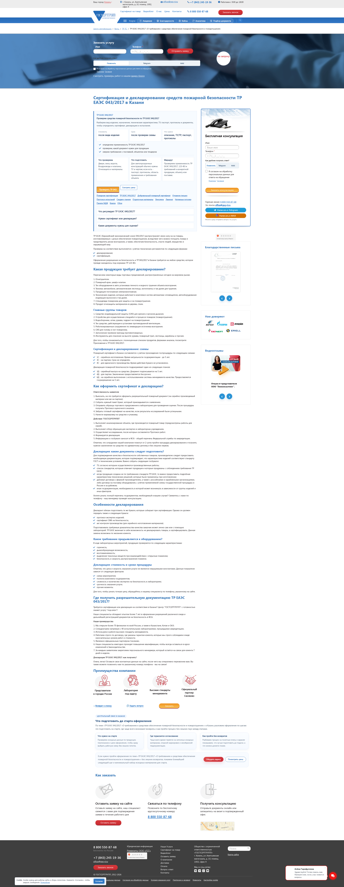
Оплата (164, 866)
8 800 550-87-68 (199, 11)
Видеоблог (148, 11)
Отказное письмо (179, 195)
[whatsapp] (203, 870)
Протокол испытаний (106, 199)
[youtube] (207, 870)
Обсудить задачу (213, 759)
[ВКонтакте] (195, 870)
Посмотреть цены (235, 759)
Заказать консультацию (222, 190)
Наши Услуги (167, 846)
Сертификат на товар (130, 11)
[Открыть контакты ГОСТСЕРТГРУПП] (217, 824)
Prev (222, 298)
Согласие (108, 72)
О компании (166, 859)
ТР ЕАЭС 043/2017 (128, 195)
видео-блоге (138, 75)
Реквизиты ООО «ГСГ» (139, 850)
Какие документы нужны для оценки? (118, 225)
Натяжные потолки (183, 199)
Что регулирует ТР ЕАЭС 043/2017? (116, 211)
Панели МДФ (102, 203)
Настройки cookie (211, 880)
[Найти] (248, 848)
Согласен (99, 881)
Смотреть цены (128, 187)
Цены (167, 11)
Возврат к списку (103, 705)
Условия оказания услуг (160, 880)
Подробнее (45, 882)
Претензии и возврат (181, 880)
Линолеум (159, 199)
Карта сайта (233, 854)
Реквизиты (197, 880)
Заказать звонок (230, 12)
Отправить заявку (180, 50)
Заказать (169, 705)
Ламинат (169, 199)
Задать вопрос (137, 705)
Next (229, 298)
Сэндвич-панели (124, 199)
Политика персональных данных (106, 880)
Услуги (132, 20)
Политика (100, 72)
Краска (113, 203)
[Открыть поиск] (240, 20)
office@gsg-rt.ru (170, 1)
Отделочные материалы (143, 199)
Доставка (165, 862)
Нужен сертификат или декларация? (117, 218)
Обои (119, 203)
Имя (97, 46)
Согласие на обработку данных (135, 880)
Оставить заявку (108, 822)
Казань (107, 2)
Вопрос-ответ (167, 869)
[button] (131, 21)
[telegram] (199, 870)
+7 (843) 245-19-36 (201, 2)
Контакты (177, 11)
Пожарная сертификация (107, 195)
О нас (159, 11)
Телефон (137, 46)
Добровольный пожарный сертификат (154, 195)
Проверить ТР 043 (108, 189)
